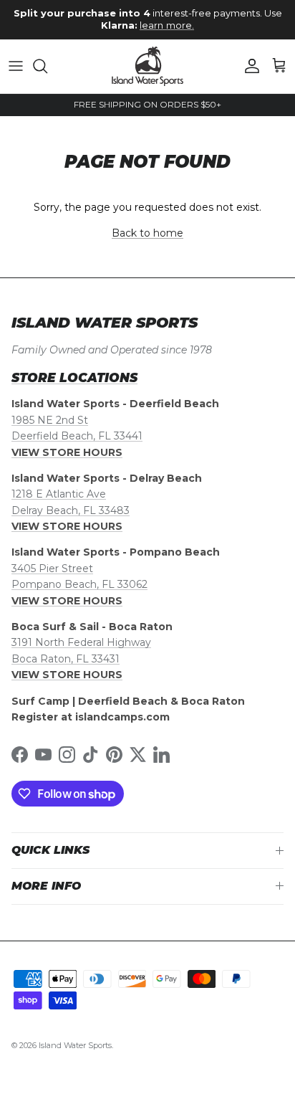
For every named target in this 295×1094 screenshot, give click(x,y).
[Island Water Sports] (147, 67)
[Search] (47, 66)
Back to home (147, 233)
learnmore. (167, 25)
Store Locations (74, 377)
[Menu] (16, 66)
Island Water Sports (75, 1045)
